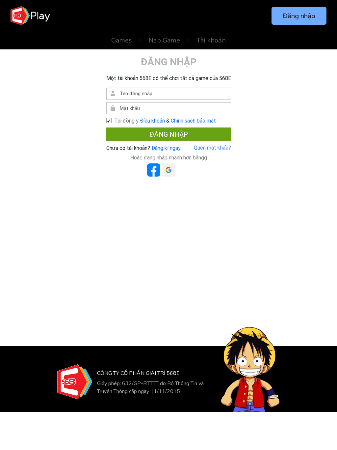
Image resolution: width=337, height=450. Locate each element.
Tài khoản (211, 40)
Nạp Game (164, 40)
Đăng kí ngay (165, 148)
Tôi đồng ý (126, 121)
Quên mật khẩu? (212, 148)
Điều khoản (152, 121)
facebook (153, 170)
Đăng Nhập (168, 134)
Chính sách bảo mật (193, 121)
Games (121, 40)
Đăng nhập (299, 16)
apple (183, 170)
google (168, 170)
